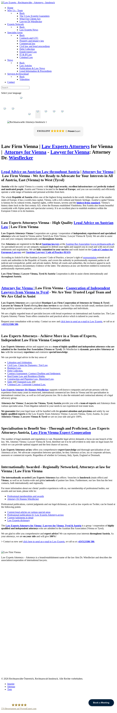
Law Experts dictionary (18, 520)
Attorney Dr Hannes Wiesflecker (23, 499)
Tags (9, 689)
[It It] (13, 116)
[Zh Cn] (21, 116)
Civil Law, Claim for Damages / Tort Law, (27, 365)
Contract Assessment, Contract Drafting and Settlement (33, 373)
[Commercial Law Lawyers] (16, 381)
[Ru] (62, 116)
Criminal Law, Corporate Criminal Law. (26, 384)
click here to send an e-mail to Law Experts (81, 321)
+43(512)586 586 (9, 324)
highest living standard (88, 202)
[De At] (29, 116)
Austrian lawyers (50, 244)
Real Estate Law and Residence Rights (26, 376)
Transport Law (24, 381)
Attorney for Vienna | (18, 288)
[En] (38, 116)
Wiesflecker (21, 157)
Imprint (10, 684)
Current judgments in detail (20, 517)
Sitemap (11, 686)
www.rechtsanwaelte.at (102, 244)
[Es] (54, 116)
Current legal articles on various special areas (28, 512)
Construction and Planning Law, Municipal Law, (30, 379)
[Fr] (46, 116)
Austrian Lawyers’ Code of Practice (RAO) (48, 252)
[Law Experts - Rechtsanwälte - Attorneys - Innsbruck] (28, 2)
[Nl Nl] (5, 116)
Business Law (14, 368)
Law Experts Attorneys (66, 146)
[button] (58, 131)
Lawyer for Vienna (69, 152)
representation (90, 257)
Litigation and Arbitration (19, 362)
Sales (9, 381)
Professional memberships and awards (25, 496)
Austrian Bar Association (78, 244)
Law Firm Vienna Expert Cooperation (61, 432)
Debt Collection (15, 370)
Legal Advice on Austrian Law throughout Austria (40, 172)
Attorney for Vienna (25, 152)
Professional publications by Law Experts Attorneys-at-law (35, 515)
